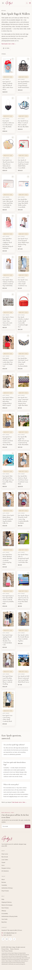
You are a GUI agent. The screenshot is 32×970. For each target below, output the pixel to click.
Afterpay (4, 910)
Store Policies (5, 908)
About (3, 879)
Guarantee (4, 885)
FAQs (3, 899)
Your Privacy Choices (7, 951)
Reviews (4, 882)
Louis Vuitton (5, 859)
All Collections (5, 871)
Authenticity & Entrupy (7, 888)
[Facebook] (3, 939)
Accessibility (5, 913)
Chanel (3, 862)
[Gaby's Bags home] (9, 3)
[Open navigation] (3, 3)
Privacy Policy (5, 949)
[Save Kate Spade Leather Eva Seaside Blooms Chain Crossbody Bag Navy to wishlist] (28, 612)
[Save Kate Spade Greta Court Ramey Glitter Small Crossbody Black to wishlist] (12, 692)
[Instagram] (6, 939)
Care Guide (4, 919)
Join (27, 826)
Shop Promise (5, 890)
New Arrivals (5, 856)
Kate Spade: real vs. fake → (9, 43)
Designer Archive (6, 868)
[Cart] (30, 3)
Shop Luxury (5, 854)
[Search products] (27, 3)
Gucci (3, 865)
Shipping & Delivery (7, 902)
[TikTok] (14, 939)
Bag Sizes (4, 922)
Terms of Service (14, 949)
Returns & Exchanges (7, 905)
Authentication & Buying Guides (9, 916)
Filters (7, 48)
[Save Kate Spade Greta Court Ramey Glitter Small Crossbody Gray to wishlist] (28, 257)
